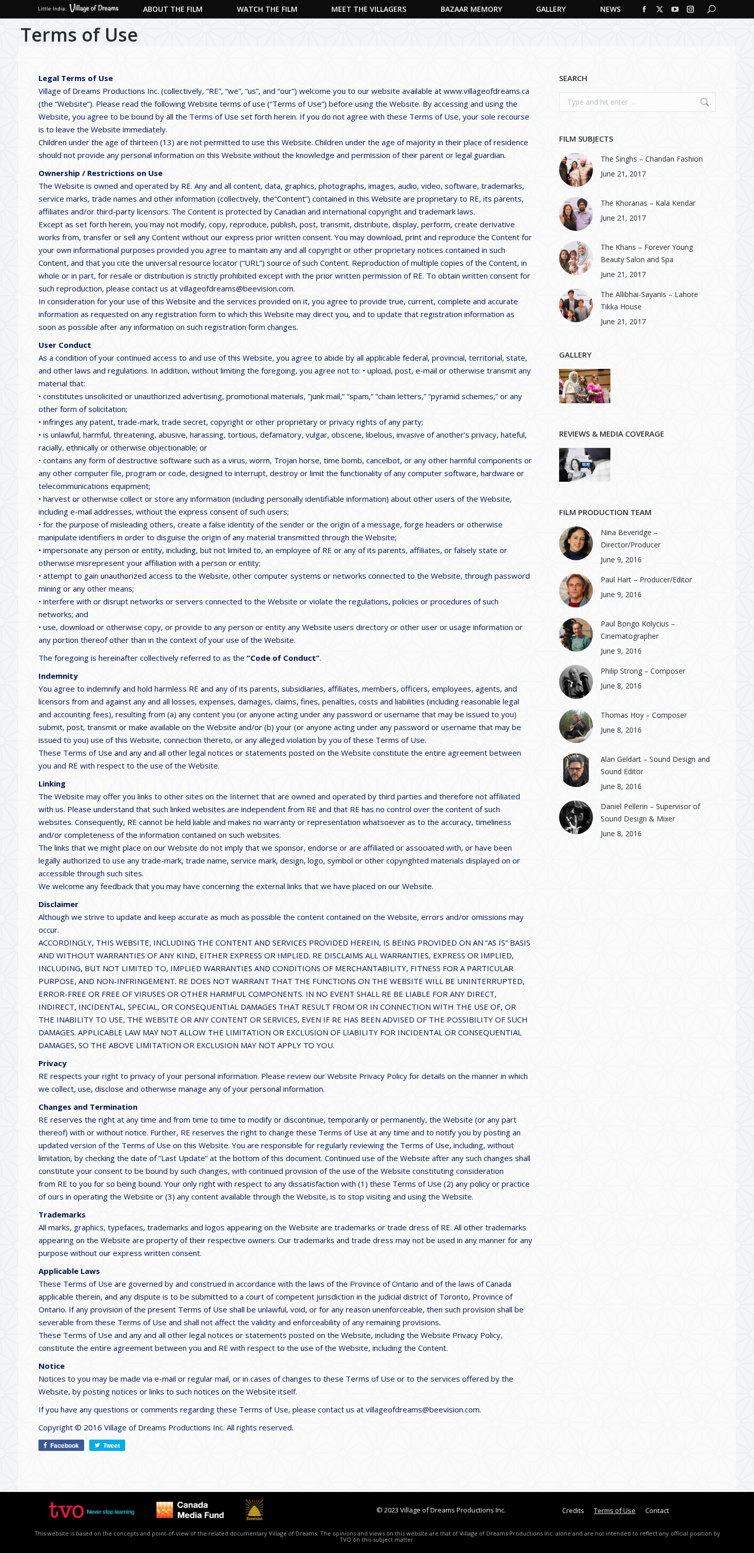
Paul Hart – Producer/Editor (646, 579)
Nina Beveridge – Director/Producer (631, 538)
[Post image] (576, 170)
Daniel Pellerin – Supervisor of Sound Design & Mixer (650, 812)
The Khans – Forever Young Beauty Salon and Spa (647, 253)
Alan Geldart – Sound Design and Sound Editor (655, 765)
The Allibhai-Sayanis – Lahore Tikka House (649, 300)
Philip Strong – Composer (643, 671)
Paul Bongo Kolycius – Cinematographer (638, 630)
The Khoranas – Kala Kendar (648, 203)
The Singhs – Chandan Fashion (652, 159)
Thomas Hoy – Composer (644, 715)
